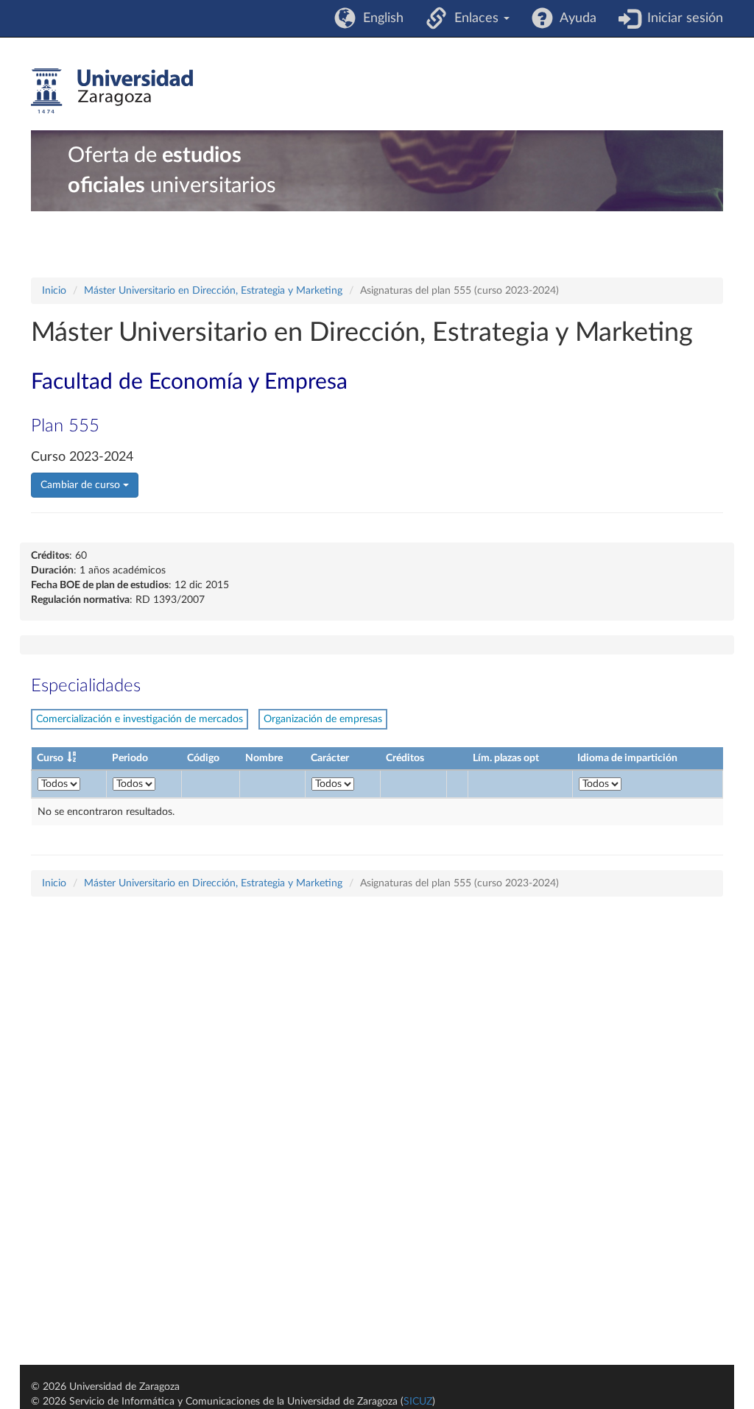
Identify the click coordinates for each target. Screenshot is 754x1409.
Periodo (130, 758)
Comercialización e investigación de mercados (139, 719)
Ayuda (574, 18)
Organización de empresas (323, 719)
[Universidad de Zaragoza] (112, 91)
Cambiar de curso (81, 485)
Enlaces (474, 18)
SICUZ (418, 1401)
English (380, 18)
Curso (50, 758)
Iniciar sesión (681, 18)
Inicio (54, 291)
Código (203, 758)
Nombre (264, 758)
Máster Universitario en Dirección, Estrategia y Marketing (213, 291)
